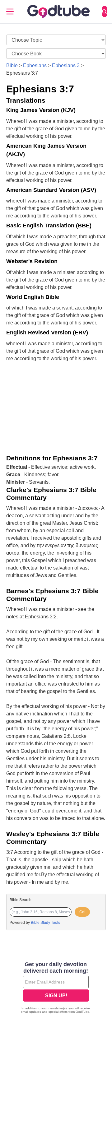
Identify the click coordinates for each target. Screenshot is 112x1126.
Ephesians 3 (66, 65)
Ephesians (35, 65)
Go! (82, 912)
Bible (12, 65)
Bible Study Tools (45, 922)
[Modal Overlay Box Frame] (56, 988)
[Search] (104, 11)
